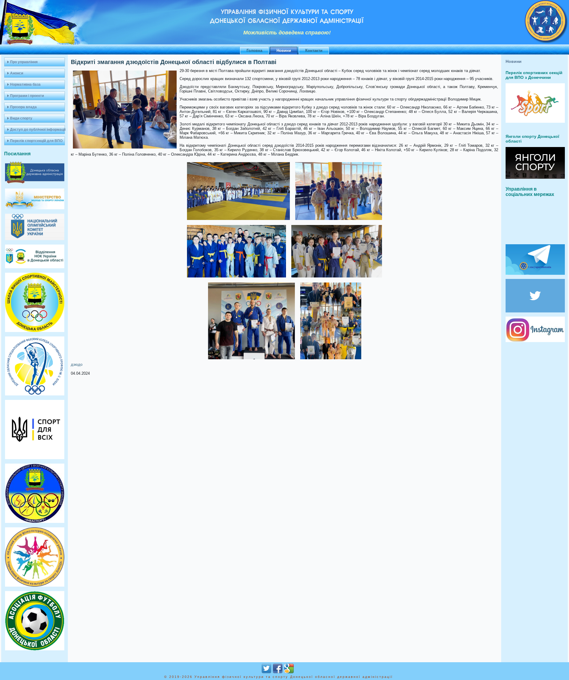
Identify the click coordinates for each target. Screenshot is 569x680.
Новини (283, 50)
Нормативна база (25, 84)
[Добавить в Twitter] (266, 668)
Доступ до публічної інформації (37, 129)
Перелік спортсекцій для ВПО (36, 141)
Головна (254, 50)
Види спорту (21, 118)
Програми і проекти (27, 96)
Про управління (24, 62)
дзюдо (76, 364)
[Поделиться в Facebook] (277, 668)
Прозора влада (23, 107)
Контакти (313, 50)
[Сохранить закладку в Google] (289, 668)
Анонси (16, 73)
